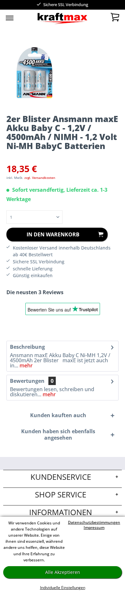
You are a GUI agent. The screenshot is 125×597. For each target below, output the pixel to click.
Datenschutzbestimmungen (94, 522)
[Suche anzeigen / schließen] (50, 19)
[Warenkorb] (114, 18)
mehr (25, 365)
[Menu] (9, 18)
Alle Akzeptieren (62, 572)
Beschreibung (27, 346)
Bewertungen (27, 380)
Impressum (94, 527)
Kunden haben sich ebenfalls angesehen (58, 434)
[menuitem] (9, 18)
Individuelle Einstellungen (62, 587)
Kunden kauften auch (58, 415)
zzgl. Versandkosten (39, 177)
